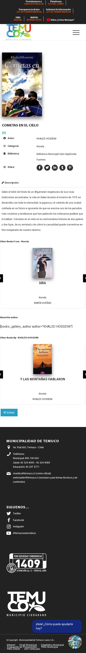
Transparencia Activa (29, 10)
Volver (10, 412)
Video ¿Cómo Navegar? (62, 20)
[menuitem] (34, 2)
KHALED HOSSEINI (46, 138)
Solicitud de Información (58, 10)
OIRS (18, 18)
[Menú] (74, 32)
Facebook (18, 520)
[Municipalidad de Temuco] (35, 32)
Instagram (18, 526)
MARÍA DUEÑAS (42, 303)
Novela (40, 146)
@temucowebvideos (24, 533)
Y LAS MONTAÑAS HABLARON (42, 379)
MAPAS (34, 18)
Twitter (17, 513)
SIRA (42, 283)
